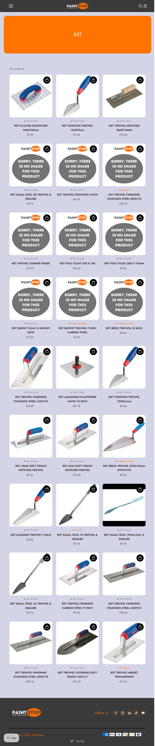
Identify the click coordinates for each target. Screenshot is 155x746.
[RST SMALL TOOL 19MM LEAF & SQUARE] (124, 505)
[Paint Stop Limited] (77, 6)
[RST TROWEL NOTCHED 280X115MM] (124, 96)
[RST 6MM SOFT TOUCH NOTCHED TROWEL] (77, 436)
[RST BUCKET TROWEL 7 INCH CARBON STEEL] (77, 298)
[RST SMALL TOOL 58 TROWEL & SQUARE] (30, 165)
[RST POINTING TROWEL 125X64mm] (124, 367)
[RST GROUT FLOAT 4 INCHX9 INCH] (30, 298)
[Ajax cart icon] (145, 6)
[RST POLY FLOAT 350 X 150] (77, 233)
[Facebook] (116, 713)
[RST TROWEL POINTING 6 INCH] (77, 165)
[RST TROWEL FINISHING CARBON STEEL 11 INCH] (77, 574)
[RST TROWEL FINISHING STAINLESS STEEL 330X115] (30, 367)
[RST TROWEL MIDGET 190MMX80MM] (124, 642)
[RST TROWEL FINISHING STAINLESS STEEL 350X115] (124, 574)
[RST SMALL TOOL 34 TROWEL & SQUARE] (30, 574)
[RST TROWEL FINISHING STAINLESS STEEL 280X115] (124, 165)
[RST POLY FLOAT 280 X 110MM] (124, 233)
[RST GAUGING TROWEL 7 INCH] (30, 505)
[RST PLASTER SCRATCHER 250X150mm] (30, 96)
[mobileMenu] (11, 6)
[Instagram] (122, 713)
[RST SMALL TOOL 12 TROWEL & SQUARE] (77, 505)
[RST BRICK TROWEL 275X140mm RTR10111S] (124, 436)
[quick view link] (46, 80)
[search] (140, 6)
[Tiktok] (136, 713)
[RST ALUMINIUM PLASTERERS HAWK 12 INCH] (77, 367)
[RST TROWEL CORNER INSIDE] (30, 233)
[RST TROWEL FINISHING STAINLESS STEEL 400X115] (30, 642)
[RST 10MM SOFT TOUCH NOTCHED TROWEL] (30, 436)
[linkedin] (129, 713)
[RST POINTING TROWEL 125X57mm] (77, 96)
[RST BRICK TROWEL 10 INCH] (124, 298)
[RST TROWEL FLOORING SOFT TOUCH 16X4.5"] (77, 642)
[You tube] (143, 713)
